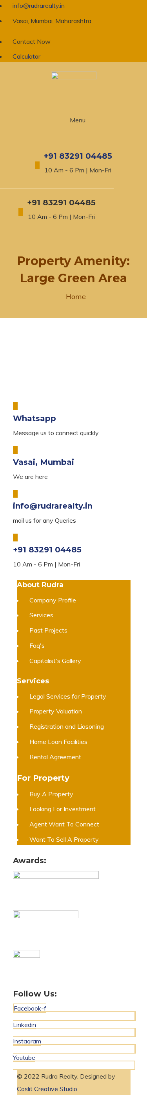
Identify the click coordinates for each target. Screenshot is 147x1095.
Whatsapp (34, 418)
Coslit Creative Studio (47, 1089)
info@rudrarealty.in (53, 506)
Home (76, 296)
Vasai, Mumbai (43, 462)
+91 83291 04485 (78, 156)
